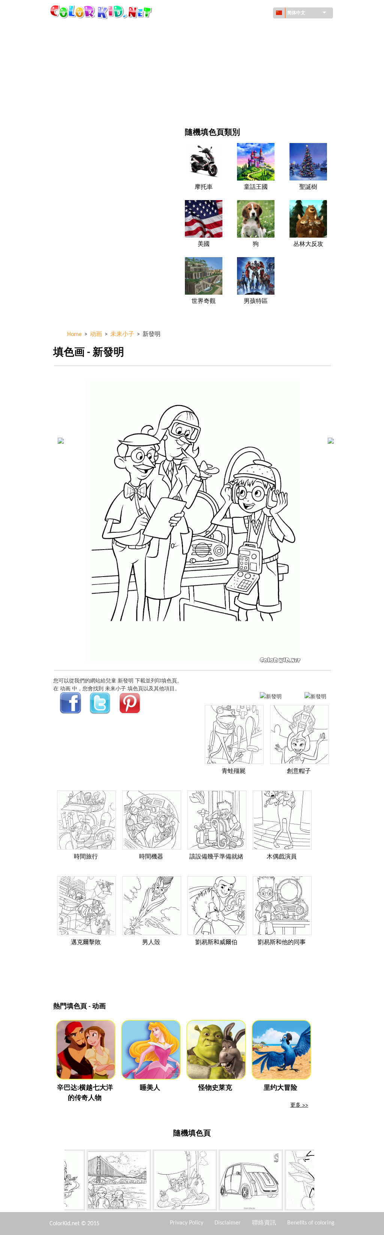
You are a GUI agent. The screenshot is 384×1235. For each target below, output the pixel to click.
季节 (75, 76)
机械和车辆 (83, 30)
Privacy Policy (186, 1223)
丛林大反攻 (308, 244)
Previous (59, 1181)
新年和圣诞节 (232, 91)
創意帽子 (299, 771)
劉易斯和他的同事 (282, 943)
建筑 (75, 45)
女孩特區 (226, 60)
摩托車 (204, 187)
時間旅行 (86, 857)
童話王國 (256, 187)
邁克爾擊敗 (86, 943)
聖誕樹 (308, 187)
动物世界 (226, 45)
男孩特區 (226, 76)
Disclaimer (227, 1223)
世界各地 (226, 30)
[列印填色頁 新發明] (271, 696)
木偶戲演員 (282, 857)
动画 (75, 60)
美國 (204, 244)
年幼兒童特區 (86, 91)
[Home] (102, 11)
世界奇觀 (204, 301)
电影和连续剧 (86, 107)
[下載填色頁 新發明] (315, 696)
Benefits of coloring (310, 1223)
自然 (221, 107)
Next (320, 1181)
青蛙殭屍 (234, 771)
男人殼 (151, 943)
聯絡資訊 (264, 1223)
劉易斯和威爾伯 (216, 943)
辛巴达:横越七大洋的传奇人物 (85, 1093)
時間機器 (151, 857)
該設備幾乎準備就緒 (216, 857)
